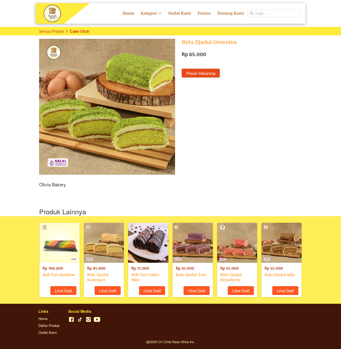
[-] (71, 319)
